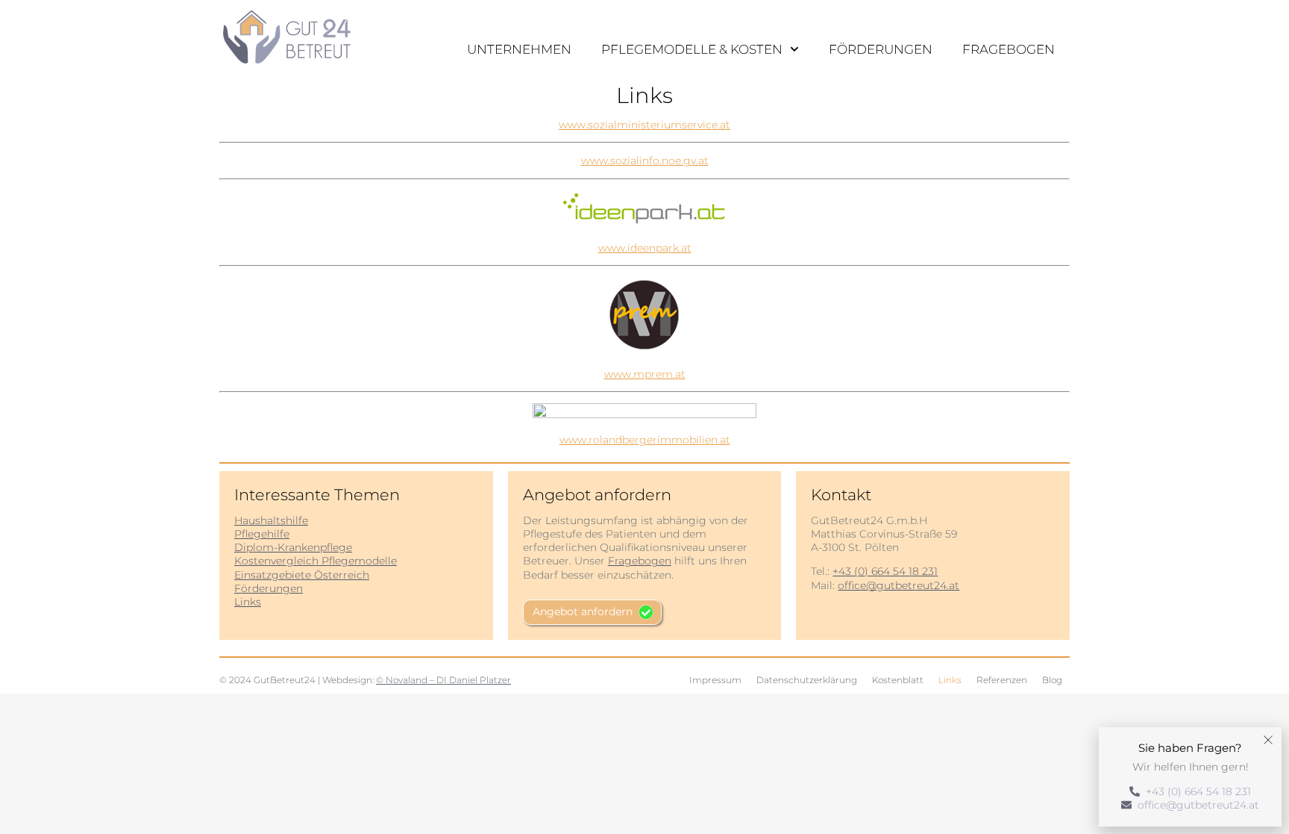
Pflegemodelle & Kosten (692, 49)
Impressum (715, 679)
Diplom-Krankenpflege (293, 547)
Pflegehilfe (261, 534)
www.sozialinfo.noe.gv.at (645, 160)
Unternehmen (519, 49)
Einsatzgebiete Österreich (301, 575)
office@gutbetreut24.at (898, 585)
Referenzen (1001, 679)
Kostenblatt (897, 679)
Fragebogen (1008, 49)
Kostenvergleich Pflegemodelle (315, 560)
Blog (1052, 679)
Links (247, 602)
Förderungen (880, 49)
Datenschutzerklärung (806, 679)
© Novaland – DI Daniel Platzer (443, 679)
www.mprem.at (645, 374)
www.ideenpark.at (644, 248)
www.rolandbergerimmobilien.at (644, 439)
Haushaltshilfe (271, 520)
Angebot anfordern (583, 611)
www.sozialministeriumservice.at (644, 124)
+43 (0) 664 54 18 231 (885, 571)
